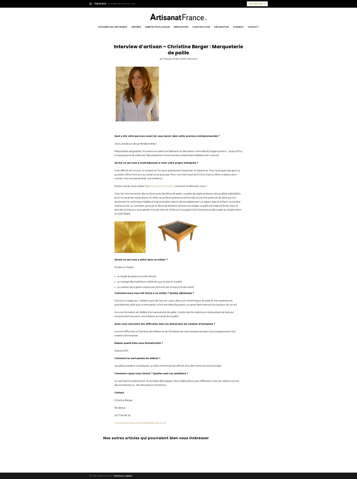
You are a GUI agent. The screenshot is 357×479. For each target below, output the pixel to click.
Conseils (238, 27)
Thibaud (167, 59)
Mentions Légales (123, 476)
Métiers (136, 27)
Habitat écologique (157, 27)
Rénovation (181, 27)
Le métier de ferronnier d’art (121, 4)
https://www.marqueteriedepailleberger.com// (140, 423)
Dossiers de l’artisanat (112, 27)
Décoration (221, 27)
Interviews (192, 59)
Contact (253, 27)
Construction (201, 27)
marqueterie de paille (161, 186)
